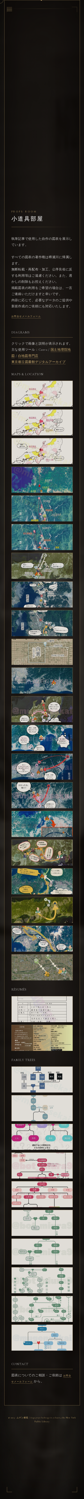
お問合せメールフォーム (26, 316)
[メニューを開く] (9, 9)
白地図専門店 (28, 356)
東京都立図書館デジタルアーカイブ (38, 362)
